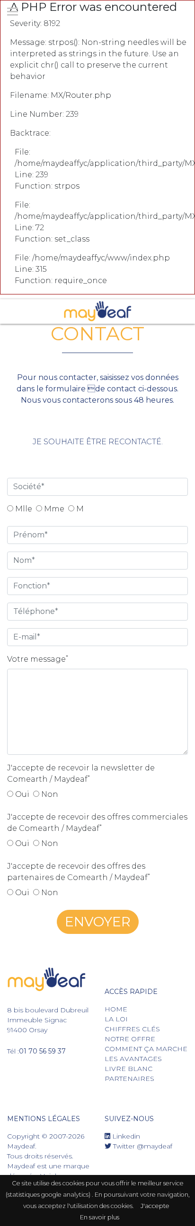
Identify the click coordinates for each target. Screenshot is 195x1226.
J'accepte (155, 1205)
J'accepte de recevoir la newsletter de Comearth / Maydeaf (81, 773)
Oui (21, 794)
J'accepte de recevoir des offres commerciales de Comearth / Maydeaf (97, 822)
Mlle (22, 508)
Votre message (37, 659)
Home (116, 1009)
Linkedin (125, 1136)
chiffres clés (132, 1029)
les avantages (133, 1058)
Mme (53, 508)
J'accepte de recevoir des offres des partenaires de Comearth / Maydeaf (78, 872)
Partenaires (129, 1078)
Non (48, 794)
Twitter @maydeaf (141, 1146)
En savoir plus (99, 1217)
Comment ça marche (146, 1049)
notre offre (130, 1039)
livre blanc (128, 1068)
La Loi (116, 1019)
